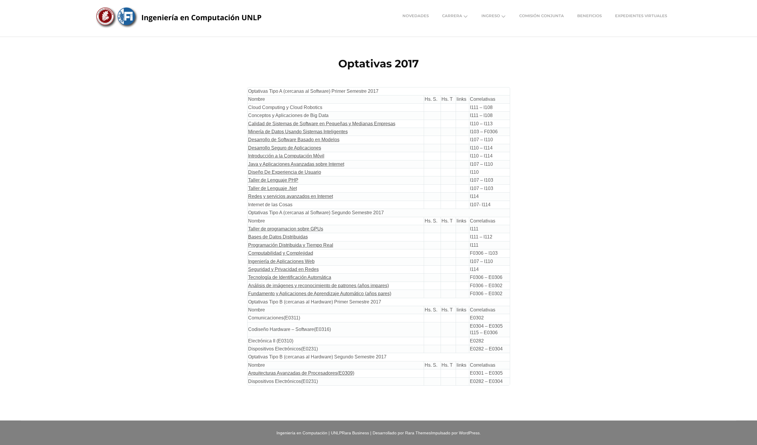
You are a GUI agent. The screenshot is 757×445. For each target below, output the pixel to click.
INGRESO (490, 16)
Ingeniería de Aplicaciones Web (281, 261)
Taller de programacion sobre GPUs (285, 228)
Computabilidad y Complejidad (280, 253)
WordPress (469, 433)
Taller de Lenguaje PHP (273, 180)
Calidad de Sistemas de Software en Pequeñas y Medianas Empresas (321, 123)
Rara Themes (418, 433)
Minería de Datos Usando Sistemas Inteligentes (298, 131)
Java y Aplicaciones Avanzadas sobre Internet (296, 164)
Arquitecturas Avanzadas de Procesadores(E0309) (301, 373)
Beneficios (589, 16)
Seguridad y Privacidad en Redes (283, 269)
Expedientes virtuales (641, 16)
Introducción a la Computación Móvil (286, 155)
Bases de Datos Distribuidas (278, 236)
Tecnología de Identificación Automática (289, 277)
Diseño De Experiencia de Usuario (284, 172)
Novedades (415, 16)
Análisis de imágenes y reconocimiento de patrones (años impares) (318, 285)
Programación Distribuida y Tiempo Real (290, 245)
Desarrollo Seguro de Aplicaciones (284, 147)
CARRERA (452, 16)
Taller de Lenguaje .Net (272, 188)
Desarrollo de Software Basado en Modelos (293, 139)
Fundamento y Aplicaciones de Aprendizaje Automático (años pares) (319, 293)
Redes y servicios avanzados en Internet (290, 196)
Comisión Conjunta (541, 16)
